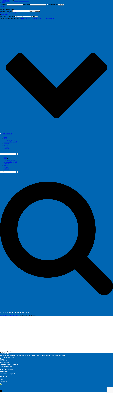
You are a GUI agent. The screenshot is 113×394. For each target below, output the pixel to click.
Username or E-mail (6, 11)
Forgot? (2, 6)
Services (6, 143)
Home (5, 137)
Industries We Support (7, 374)
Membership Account (11, 315)
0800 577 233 (6, 1)
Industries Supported (10, 142)
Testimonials (11, 140)
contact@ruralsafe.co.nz (21, 1)
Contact (6, 147)
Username (3, 4)
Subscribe (4, 15)
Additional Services (6, 369)
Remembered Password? (8, 13)
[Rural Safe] (6, 134)
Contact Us (3, 382)
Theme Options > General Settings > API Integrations (37, 18)
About (5, 138)
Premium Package (6, 366)
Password (26, 4)
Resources (7, 145)
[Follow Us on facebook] (1, 391)
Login (3, 3)
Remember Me (53, 4)
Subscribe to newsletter (7, 16)
